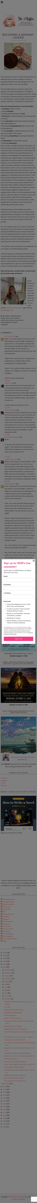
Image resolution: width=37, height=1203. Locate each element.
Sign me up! (18, 639)
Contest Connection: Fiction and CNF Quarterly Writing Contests (18, 610)
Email (5, 576)
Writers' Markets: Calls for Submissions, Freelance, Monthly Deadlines (19, 622)
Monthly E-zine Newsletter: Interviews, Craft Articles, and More (18, 614)
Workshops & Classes (13, 618)
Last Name (7, 593)
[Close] (34, 561)
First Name (7, 584)
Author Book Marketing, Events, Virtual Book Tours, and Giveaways (18, 605)
